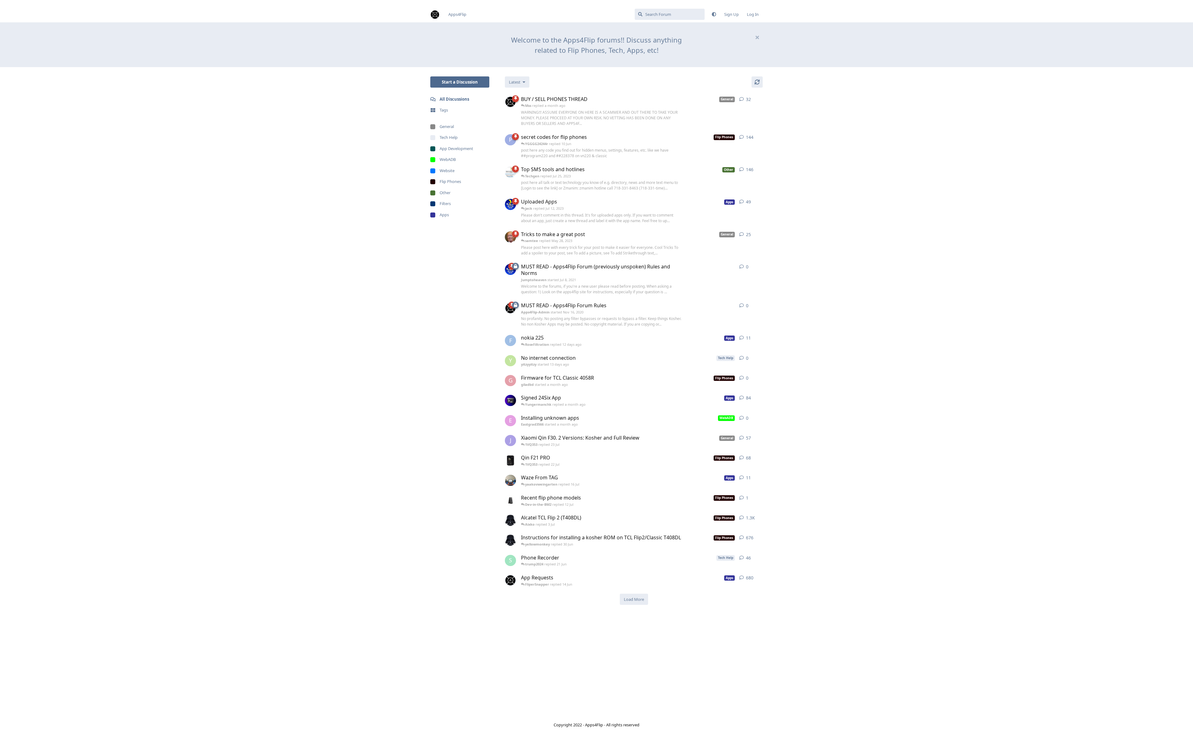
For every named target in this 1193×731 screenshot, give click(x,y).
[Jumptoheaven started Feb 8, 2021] (510, 204)
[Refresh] (757, 82)
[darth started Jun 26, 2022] (510, 520)
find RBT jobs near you (21, 3)
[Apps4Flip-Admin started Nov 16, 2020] (510, 580)
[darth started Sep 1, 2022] (510, 540)
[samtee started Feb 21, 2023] (510, 480)
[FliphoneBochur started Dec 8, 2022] (510, 400)
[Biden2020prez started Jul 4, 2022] (510, 237)
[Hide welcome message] (757, 37)
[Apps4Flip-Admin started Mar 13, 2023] (510, 101)
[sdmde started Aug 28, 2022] (510, 460)
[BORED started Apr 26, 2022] (510, 172)
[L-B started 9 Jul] (510, 500)
